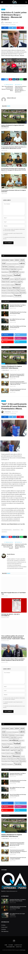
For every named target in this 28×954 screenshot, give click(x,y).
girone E (23, 279)
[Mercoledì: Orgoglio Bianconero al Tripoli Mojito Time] (14, 584)
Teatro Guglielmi (10, 764)
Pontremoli (23, 290)
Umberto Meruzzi (8, 22)
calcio (22, 263)
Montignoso (4, 290)
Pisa (18, 290)
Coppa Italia (13, 269)
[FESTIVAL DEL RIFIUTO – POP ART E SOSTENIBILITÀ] (14, 605)
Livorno (3, 284)
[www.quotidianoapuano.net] (14, 2)
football (17, 275)
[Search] (26, 2)
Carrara (4, 266)
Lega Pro (19, 281)
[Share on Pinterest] (20, 28)
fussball (5, 279)
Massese (16, 288)
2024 (17, 260)
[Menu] (2, 2)
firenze (4, 275)
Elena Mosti (22, 272)
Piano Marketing (4, 931)
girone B (17, 279)
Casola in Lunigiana (19, 266)
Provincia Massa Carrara (6, 292)
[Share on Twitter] (12, 28)
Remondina (23, 292)
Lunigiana (12, 284)
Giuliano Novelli (5, 281)
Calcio (3, 9)
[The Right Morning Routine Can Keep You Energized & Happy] (5, 313)
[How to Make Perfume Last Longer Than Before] (5, 320)
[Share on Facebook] (5, 28)
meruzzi (22, 288)
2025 (22, 260)
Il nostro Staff (4, 927)
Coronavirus (19, 269)
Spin (22, 529)
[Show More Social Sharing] (25, 28)
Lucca (7, 284)
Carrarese (12, 266)
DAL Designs (22, 950)
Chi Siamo (3, 925)
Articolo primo (9, 263)
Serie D (4, 295)
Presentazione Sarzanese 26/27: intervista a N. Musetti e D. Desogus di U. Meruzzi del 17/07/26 (18, 383)
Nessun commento (6, 24)
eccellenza (14, 272)
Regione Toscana (15, 292)
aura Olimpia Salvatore (7, 529)
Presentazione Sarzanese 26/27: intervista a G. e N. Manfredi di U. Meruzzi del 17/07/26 (17, 375)
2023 (11, 260)
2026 (3, 263)
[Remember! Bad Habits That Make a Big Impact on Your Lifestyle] (5, 306)
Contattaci (3, 929)
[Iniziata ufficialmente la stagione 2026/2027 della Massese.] (14, 116)
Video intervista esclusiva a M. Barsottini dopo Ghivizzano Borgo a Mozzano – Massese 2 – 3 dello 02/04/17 (20, 89)
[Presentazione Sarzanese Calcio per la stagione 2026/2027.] (14, 181)
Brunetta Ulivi (15, 263)
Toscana (17, 296)
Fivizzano (9, 275)
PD (15, 290)
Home (6, 944)
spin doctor (4, 531)
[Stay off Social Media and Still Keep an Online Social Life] (5, 327)
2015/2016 (5, 260)
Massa (17, 285)
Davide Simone (5, 272)
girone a (12, 279)
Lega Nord (13, 281)
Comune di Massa (5, 269)
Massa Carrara (6, 288)
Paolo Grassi (10, 290)
